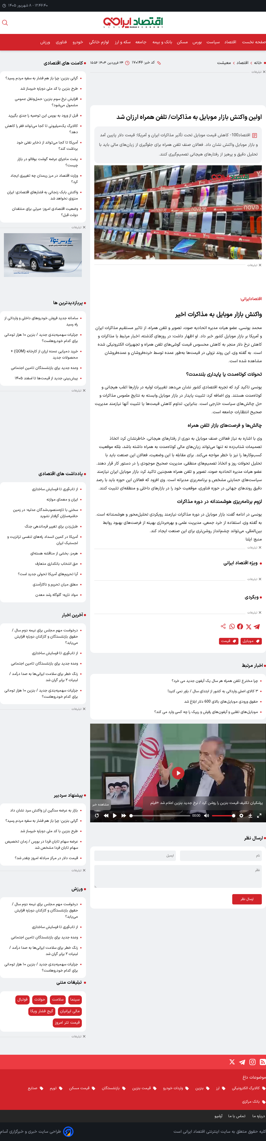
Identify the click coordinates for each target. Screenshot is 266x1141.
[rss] (263, 1062)
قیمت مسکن (79, 1088)
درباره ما (259, 1116)
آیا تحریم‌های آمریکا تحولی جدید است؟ (48, 574)
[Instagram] (252, 1062)
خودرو (78, 42)
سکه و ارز (123, 42)
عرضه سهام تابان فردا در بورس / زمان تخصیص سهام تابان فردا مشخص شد (41, 845)
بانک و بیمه (162, 42)
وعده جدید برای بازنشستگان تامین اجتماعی (44, 368)
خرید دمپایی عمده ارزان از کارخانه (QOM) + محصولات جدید (44, 354)
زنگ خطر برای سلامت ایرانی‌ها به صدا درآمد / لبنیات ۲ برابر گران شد (43, 677)
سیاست (213, 42)
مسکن (182, 42)
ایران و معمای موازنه (62, 499)
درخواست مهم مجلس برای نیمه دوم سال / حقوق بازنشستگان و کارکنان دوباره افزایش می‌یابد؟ (45, 637)
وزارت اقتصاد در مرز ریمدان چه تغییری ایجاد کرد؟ (44, 179)
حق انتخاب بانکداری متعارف (56, 564)
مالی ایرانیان (70, 1011)
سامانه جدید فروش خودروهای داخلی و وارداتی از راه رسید (41, 321)
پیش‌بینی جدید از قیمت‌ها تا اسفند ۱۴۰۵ (46, 378)
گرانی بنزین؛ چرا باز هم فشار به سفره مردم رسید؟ (41, 78)
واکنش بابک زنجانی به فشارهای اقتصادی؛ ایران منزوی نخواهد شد (42, 195)
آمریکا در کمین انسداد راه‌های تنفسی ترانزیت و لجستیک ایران (42, 540)
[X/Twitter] (232, 1062)
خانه (258, 63)
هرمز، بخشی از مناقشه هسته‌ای (54, 553)
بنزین (199, 1088)
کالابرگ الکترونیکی (246, 1088)
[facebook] (240, 626)
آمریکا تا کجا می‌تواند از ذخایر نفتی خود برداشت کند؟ (47, 146)
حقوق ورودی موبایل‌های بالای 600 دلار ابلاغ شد (221, 701)
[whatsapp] (232, 626)
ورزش (45, 42)
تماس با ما (237, 1116)
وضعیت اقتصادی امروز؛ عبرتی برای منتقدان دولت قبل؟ (45, 212)
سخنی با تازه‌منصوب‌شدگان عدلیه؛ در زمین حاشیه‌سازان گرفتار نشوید (45, 513)
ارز (218, 1088)
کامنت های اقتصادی (63, 63)
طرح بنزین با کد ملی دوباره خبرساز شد (49, 88)
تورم (53, 1088)
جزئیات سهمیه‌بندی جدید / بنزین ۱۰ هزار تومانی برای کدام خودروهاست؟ (41, 338)
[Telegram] (242, 1062)
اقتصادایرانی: (251, 299)
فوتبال (22, 1000)
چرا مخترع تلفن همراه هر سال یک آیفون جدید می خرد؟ (215, 681)
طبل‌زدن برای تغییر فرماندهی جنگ (51, 526)
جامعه (141, 42)
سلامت (58, 1000)
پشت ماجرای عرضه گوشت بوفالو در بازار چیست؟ (47, 162)
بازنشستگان (111, 1088)
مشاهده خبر (100, 804)
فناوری (62, 42)
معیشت (224, 63)
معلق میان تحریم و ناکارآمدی (55, 584)
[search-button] (5, 22)
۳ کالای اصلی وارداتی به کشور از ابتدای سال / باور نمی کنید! (213, 691)
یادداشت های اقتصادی (60, 473)
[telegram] (257, 626)
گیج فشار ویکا (41, 1011)
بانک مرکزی (251, 1101)
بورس (197, 42)
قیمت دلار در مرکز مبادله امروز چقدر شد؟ (46, 858)
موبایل (248, 641)
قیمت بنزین (141, 1088)
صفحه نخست (254, 42)
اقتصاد (230, 42)
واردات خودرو (173, 1088)
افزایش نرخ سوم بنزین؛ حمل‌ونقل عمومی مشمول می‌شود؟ (46, 102)
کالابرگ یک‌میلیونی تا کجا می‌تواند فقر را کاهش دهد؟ (41, 129)
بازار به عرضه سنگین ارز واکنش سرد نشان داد (44, 810)
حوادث (39, 1000)
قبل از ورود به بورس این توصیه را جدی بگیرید (43, 115)
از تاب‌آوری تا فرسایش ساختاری (55, 489)
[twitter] (248, 626)
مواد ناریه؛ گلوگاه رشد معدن (56, 595)
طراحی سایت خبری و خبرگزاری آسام (30, 1132)
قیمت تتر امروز (67, 1023)
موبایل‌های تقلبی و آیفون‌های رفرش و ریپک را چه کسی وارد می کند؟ (206, 712)
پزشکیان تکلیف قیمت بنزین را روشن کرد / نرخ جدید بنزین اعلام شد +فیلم (206, 803)
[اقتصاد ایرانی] (132, 23)
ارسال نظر (247, 899)
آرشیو (218, 1116)
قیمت (225, 641)
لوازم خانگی (99, 42)
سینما (75, 1000)
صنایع (32, 1088)
